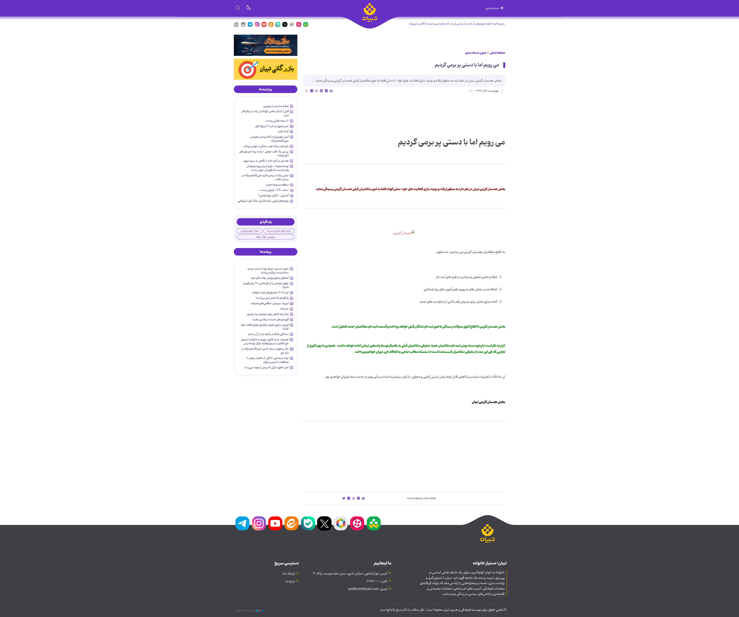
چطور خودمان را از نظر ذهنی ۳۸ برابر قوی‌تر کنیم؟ (266, 285)
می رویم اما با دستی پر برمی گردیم (467, 65)
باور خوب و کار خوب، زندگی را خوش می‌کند (266, 146)
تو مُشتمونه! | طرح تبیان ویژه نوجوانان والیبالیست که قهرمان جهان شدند (268, 168)
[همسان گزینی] (404, 233)
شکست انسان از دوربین (276, 106)
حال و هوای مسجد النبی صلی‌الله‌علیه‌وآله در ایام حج (265, 351)
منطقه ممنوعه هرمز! (277, 185)
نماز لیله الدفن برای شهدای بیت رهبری (268, 314)
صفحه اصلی (497, 52)
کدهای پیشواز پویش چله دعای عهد (270, 278)
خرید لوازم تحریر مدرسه (279, 231)
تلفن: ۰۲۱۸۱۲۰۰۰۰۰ (376, 581)
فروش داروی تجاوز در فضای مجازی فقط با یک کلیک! (265, 327)
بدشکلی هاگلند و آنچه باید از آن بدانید (268, 334)
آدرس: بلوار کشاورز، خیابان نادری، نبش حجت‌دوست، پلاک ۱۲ (350, 573)
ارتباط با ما (289, 573)
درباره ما (290, 581)
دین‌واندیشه (432, 24)
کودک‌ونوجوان (482, 24)
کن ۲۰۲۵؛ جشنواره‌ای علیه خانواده (270, 292)
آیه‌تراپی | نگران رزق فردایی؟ (273, 195)
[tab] (265, 89)
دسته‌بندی (493, 8)
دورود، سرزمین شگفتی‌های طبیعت (270, 303)
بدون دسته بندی (475, 52)
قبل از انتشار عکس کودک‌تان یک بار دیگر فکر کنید (265, 113)
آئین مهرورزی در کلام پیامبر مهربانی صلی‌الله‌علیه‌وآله (269, 139)
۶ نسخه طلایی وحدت (277, 121)
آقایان (422, 24)
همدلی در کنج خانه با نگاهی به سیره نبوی (266, 161)
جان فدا (284, 309)
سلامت (469, 24)
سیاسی (460, 24)
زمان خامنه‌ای (448, 24)
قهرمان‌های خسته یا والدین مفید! (270, 319)
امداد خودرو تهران (249, 231)
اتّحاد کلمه (283, 131)
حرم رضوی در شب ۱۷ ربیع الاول (272, 126)
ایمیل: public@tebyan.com (368, 589)
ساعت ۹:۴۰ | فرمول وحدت (274, 190)
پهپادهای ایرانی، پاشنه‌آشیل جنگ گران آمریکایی (263, 201)
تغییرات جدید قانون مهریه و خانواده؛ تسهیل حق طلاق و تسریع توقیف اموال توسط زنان (265, 341)
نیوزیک (413, 24)
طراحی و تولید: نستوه (245, 610)
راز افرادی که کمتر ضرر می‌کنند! (272, 298)
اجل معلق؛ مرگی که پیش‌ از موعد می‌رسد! (266, 367)
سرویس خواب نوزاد (265, 237)
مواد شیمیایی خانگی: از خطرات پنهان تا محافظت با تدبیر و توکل (268, 360)
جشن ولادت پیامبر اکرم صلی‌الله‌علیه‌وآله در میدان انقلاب (265, 177)
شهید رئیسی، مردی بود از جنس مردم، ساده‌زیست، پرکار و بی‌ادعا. (268, 271)
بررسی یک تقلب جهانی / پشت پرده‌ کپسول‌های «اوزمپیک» (264, 153)
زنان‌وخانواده (498, 24)
